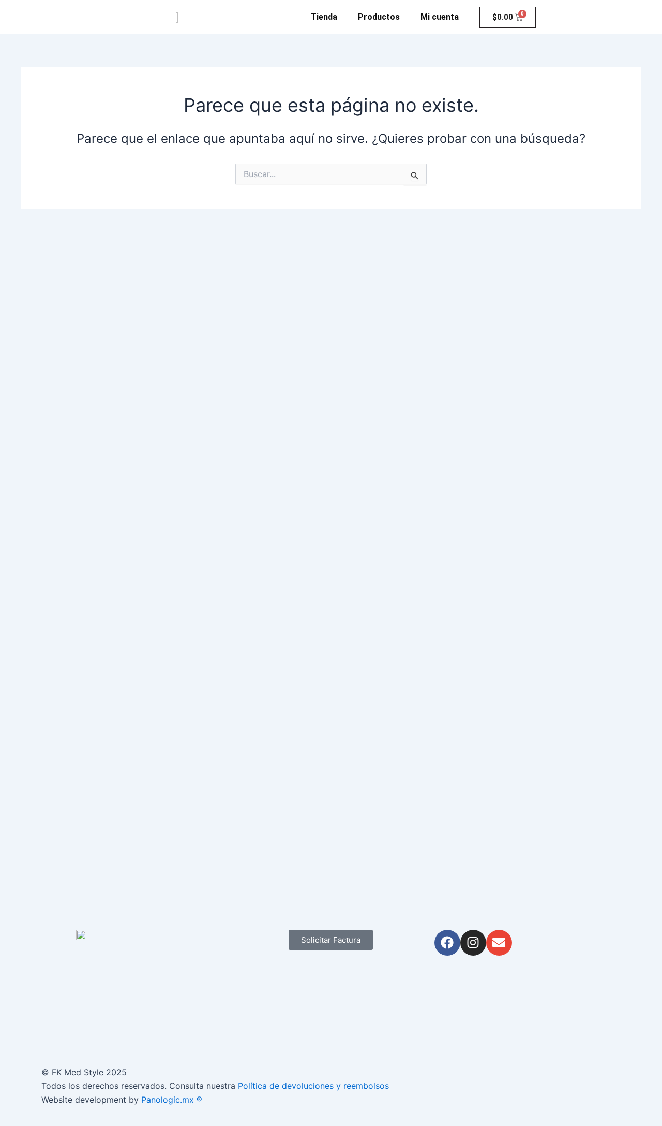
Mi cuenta (439, 17)
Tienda (324, 17)
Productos (379, 17)
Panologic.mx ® (173, 1099)
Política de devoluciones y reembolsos (313, 1085)
